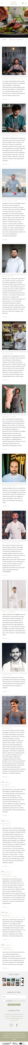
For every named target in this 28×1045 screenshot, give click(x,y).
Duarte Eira (7, 353)
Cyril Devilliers (9, 201)
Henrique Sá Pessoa (11, 543)
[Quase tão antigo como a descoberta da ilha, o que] (4, 979)
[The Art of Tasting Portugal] (14, 4)
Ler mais (4, 99)
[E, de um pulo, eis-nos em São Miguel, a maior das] (8, 979)
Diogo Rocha (8, 276)
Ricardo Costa (9, 787)
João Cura (7, 675)
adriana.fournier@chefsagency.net (14, 1016)
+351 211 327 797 (14, 1020)
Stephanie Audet (9, 876)
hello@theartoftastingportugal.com (14, 1014)
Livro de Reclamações (14, 1037)
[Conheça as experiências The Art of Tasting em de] (4, 984)
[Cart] (22, 3)
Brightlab (14, 1039)
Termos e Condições (13, 1035)
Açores (4, 39)
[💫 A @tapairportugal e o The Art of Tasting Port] (22, 979)
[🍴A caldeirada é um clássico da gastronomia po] (22, 984)
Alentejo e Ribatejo (16, 39)
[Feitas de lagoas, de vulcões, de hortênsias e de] (17, 979)
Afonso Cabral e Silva (12, 79)
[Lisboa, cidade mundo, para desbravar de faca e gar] (17, 984)
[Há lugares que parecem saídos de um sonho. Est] (13, 979)
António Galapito (10, 136)
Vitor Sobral (8, 950)
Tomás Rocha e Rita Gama (13, 917)
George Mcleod (9, 417)
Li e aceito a (15, 1001)
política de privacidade (19, 1001)
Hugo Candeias (9, 612)
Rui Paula (6, 826)
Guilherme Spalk (9, 486)
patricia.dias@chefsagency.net (14, 1018)
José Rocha (7, 728)
